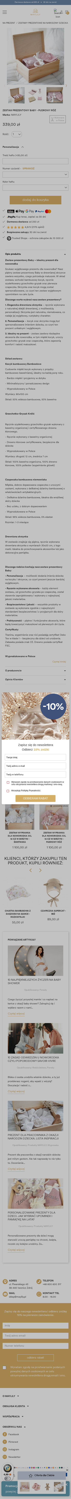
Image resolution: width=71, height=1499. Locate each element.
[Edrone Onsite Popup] (35, 749)
